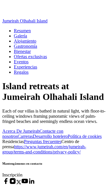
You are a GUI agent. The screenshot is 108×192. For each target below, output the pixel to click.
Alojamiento (25, 41)
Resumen (22, 30)
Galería (20, 35)
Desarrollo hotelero (50, 136)
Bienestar (22, 51)
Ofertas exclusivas (30, 56)
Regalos (21, 72)
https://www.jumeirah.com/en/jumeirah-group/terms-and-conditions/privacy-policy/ (44, 149)
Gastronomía (25, 46)
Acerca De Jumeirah (20, 131)
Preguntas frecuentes (42, 141)
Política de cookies (85, 136)
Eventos (21, 61)
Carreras (25, 136)
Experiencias (25, 66)
